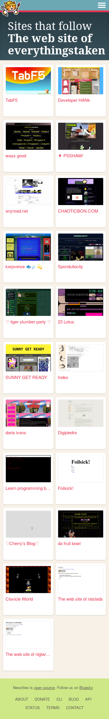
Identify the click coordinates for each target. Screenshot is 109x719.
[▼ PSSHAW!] (80, 136)
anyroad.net (17, 211)
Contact (75, 707)
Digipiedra (67, 432)
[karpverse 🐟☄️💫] (28, 247)
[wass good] (28, 136)
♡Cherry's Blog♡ (22, 543)
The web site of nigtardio (28, 654)
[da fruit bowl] (80, 524)
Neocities (21, 687)
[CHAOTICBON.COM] (80, 191)
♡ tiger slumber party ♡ (28, 321)
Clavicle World (19, 599)
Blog (74, 699)
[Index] (80, 358)
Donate (42, 699)
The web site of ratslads (80, 599)
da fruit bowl (69, 543)
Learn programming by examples (28, 488)
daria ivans (16, 432)
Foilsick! (66, 488)
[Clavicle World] (28, 579)
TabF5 (11, 100)
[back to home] (10, 8)
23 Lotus (66, 321)
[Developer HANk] (80, 81)
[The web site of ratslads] (80, 579)
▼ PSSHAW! (70, 155)
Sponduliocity (70, 266)
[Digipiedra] (80, 413)
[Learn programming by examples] (28, 469)
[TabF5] (28, 81)
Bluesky (86, 687)
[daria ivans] (28, 413)
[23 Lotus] (80, 302)
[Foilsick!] (80, 469)
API (88, 699)
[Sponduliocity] (80, 247)
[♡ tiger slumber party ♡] (28, 302)
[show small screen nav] (101, 5)
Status (32, 707)
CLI (59, 699)
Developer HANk (74, 100)
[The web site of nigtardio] (28, 635)
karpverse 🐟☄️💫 (24, 266)
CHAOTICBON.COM (78, 211)
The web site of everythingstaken (56, 44)
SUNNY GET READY (26, 377)
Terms (53, 707)
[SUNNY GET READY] (28, 358)
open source (44, 687)
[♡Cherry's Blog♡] (28, 524)
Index (63, 377)
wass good (16, 155)
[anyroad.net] (28, 191)
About (21, 699)
